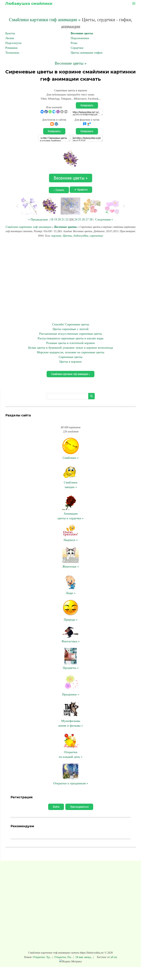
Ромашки (11, 47)
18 (51, 219)
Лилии (9, 38)
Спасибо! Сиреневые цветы (70, 324)
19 (55, 219)
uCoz (114, 957)
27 (87, 219)
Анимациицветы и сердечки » (71, 516)
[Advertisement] (70, 280)
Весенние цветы (82, 33)
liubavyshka (80, 235)
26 (83, 219)
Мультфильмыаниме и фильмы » (70, 723)
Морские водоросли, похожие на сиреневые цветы (70, 352)
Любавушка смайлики (28, 3)
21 (63, 219)
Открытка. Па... (63, 957)
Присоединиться (79, 806)
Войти (56, 806)
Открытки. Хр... (42, 957)
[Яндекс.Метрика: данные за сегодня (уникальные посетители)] (70, 961)
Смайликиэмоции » (70, 485)
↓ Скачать (58, 190)
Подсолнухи (13, 43)
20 (59, 219)
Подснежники (80, 38)
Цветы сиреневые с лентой (71, 329)
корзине (56, 235)
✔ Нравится (81, 189)
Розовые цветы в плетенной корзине (70, 343)
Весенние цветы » (70, 63)
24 (75, 219)
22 (66, 219)
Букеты (10, 33)
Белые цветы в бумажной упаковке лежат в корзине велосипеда (70, 347)
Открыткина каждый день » (70, 754)
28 (91, 219)
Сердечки (77, 47)
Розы (74, 43)
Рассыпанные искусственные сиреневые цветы (70, 333)
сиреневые (96, 235)
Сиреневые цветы (70, 357)
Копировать (86, 105)
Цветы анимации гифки (86, 52)
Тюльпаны (12, 52)
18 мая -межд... (84, 957)
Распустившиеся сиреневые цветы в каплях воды (70, 338)
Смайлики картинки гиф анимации (28, 227)
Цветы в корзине (70, 361)
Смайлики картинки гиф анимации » (45, 19)
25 (79, 219)
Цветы (67, 235)
